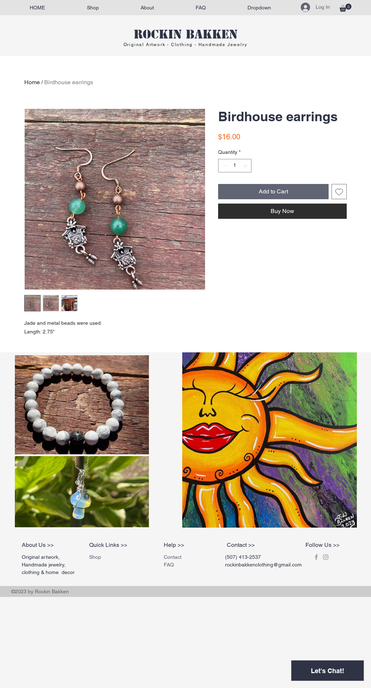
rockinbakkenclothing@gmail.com (263, 565)
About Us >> (38, 544)
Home (32, 82)
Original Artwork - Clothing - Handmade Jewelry (185, 44)
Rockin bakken (186, 34)
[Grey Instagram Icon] (325, 557)
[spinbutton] (234, 165)
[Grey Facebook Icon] (316, 557)
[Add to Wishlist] (339, 191)
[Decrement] (223, 165)
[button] (345, 8)
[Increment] (245, 165)
